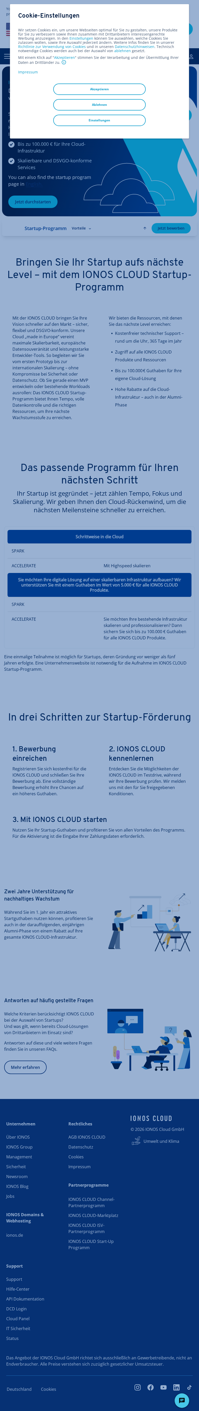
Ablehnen (99, 104)
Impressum (28, 72)
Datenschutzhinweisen (134, 46)
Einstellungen (81, 38)
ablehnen (122, 51)
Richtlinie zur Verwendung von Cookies (52, 46)
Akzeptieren (64, 58)
